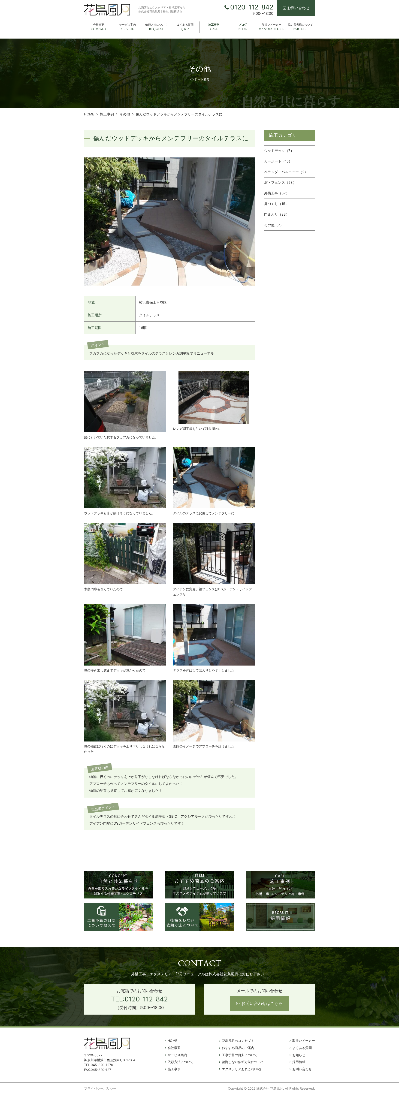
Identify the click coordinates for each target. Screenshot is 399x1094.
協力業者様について (300, 27)
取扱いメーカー (272, 27)
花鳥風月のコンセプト (238, 1041)
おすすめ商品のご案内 (238, 1048)
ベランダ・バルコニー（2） (286, 172)
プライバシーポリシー (100, 1088)
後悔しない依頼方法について (243, 1062)
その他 (125, 114)
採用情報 (298, 1062)
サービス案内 (127, 27)
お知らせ (298, 1055)
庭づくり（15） (276, 204)
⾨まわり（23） (276, 214)
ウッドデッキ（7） (279, 150)
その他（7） (274, 225)
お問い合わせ (298, 8)
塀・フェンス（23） (280, 182)
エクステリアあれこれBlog (241, 1069)
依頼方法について (156, 27)
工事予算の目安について (239, 1055)
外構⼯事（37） (276, 193)
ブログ (242, 27)
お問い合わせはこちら (262, 1003)
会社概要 (98, 27)
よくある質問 (185, 27)
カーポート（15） (278, 161)
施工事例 (213, 27)
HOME (89, 114)
